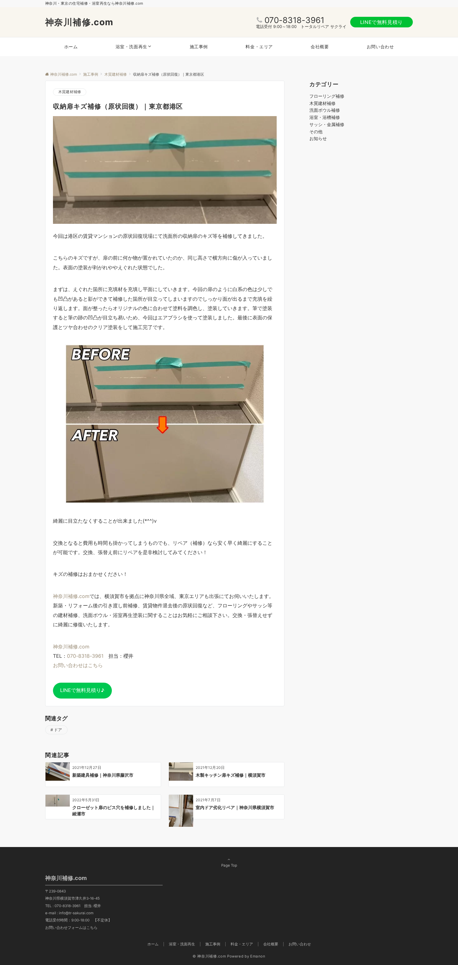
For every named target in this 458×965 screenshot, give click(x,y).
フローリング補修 (326, 96)
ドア (58, 729)
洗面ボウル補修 (324, 110)
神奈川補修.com (79, 22)
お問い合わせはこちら (78, 665)
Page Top (229, 865)
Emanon (257, 956)
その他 (315, 131)
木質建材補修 (69, 92)
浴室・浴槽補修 (324, 117)
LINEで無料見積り (381, 22)
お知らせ (318, 138)
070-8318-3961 (294, 20)
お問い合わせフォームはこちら (71, 927)
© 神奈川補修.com (209, 956)
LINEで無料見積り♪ (82, 690)
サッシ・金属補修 (326, 124)
